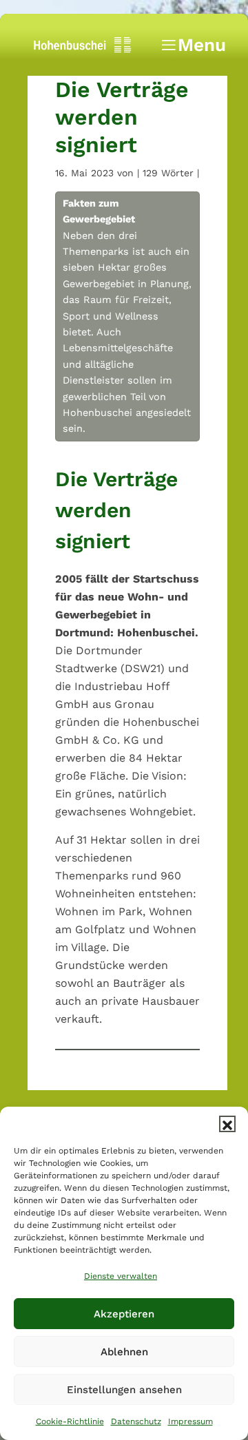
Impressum (190, 1421)
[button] (227, 1124)
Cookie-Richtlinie (70, 1421)
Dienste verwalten (120, 1276)
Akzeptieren (124, 1314)
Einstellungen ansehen (124, 1390)
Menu (193, 48)
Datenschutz (136, 1421)
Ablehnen (124, 1352)
